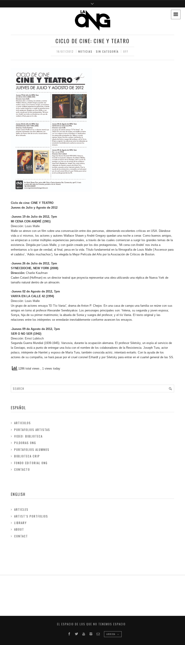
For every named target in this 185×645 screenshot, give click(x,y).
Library (20, 522)
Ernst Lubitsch (34, 338)
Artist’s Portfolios (31, 516)
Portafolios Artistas (32, 429)
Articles (21, 509)
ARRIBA (111, 634)
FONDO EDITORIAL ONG (31, 463)
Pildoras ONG (25, 442)
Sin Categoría (107, 51)
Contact (21, 536)
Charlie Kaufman (37, 273)
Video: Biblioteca (28, 436)
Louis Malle (32, 226)
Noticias (85, 51)
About (19, 529)
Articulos (22, 423)
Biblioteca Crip (27, 456)
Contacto (22, 469)
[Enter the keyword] (170, 388)
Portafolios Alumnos (31, 449)
